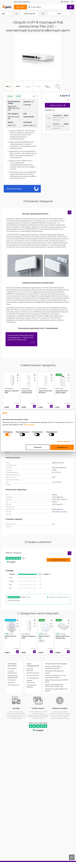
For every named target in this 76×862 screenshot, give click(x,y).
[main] (7, 7)
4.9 (7, 634)
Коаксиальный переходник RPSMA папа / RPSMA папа (54, 685)
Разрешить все (62, 447)
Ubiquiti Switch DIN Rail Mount (45, 392)
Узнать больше (29, 424)
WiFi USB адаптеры (30, 669)
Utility (59, 13)
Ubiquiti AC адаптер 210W (11, 392)
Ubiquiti (10, 125)
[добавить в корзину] (17, 406)
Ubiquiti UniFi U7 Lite (44, 637)
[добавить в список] (37, 96)
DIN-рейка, (56, 512)
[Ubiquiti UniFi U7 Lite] (46, 626)
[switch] (22, 434)
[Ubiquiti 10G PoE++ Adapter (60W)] (63, 381)
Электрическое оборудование (13, 676)
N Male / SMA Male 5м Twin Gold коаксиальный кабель (55, 676)
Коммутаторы (28, 125)
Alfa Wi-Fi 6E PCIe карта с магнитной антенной (53, 667)
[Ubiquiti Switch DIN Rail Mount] (46, 381)
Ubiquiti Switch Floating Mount (27, 392)
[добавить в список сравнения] (33, 96)
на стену (64, 512)
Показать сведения (63, 441)
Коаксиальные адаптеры (32, 686)
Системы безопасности (12, 672)
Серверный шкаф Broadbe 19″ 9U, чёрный (56, 690)
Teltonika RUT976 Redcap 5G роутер (54, 672)
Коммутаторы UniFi (29, 13)
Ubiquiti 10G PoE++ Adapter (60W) (62, 392)
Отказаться (38, 447)
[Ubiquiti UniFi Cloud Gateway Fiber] (63, 626)
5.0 (19, 96)
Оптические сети (13, 685)
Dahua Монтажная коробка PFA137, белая (56, 681)
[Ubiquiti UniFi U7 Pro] (12, 626)
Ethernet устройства (30, 681)
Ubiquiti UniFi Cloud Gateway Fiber (62, 637)
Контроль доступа (33, 673)
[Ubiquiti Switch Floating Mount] (29, 381)
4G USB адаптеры (33, 678)
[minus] (47, 99)
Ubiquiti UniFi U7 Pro (10, 637)
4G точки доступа (32, 675)
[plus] (68, 99)
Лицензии (11, 682)
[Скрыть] (69, 212)
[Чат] (72, 857)
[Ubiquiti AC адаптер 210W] (12, 381)
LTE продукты (12, 668)
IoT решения (12, 680)
